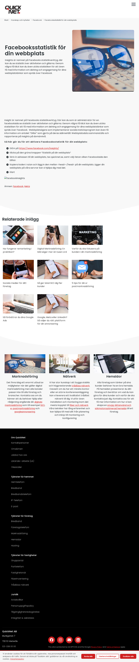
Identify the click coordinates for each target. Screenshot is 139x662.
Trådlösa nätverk (20, 584)
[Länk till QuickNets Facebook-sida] (51, 640)
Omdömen (17, 448)
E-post (14, 506)
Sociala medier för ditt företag (14, 284)
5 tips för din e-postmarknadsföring (83, 284)
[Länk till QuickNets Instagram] (60, 640)
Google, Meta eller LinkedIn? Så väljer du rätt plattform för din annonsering (52, 320)
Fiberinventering (19, 578)
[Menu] (134, 4)
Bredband (16, 488)
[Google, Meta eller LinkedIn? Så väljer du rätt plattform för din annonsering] (52, 312)
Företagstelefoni (20, 527)
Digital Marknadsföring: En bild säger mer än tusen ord (52, 250)
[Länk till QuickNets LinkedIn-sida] (78, 640)
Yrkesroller (16, 467)
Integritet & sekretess (22, 618)
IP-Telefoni (16, 500)
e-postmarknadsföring (22, 408)
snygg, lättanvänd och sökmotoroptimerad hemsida (113, 407)
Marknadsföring (19, 533)
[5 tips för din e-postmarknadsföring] (87, 278)
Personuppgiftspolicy (22, 605)
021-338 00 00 (9, 646)
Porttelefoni (17, 566)
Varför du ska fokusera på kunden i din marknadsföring (87, 250)
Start (6, 20)
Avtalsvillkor (17, 599)
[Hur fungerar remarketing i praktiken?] (18, 244)
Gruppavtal (17, 560)
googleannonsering (24, 411)
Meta (27, 186)
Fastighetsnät (18, 572)
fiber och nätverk (79, 405)
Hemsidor (16, 539)
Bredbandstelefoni (21, 494)
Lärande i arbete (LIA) (22, 461)
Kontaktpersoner (20, 442)
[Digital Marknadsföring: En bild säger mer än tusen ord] (52, 244)
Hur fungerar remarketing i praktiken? (17, 250)
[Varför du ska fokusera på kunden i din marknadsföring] (87, 244)
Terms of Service (113, 647)
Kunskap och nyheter (20, 20)
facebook (18, 186)
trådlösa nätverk (81, 385)
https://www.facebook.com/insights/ (39, 148)
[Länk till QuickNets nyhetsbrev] (69, 640)
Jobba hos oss (19, 455)
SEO (42, 405)
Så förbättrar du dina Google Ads (18, 319)
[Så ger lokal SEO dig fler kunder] (52, 278)
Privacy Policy (96, 647)
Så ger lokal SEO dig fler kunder (49, 284)
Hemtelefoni (17, 482)
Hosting (15, 545)
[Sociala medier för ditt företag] (18, 278)
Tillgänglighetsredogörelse (25, 611)
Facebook (37, 20)
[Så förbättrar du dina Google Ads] (18, 312)
